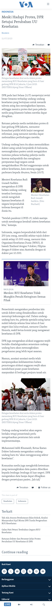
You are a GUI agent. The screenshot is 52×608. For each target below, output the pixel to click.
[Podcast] (36, 571)
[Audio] (31, 604)
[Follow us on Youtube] (17, 571)
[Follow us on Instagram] (23, 571)
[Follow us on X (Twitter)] (10, 571)
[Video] (19, 604)
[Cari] (44, 604)
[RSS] (30, 571)
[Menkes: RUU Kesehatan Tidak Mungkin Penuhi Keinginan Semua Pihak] (26, 273)
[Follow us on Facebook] (4, 571)
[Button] (38, 45)
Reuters (5, 33)
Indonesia (7, 12)
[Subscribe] (42, 571)
